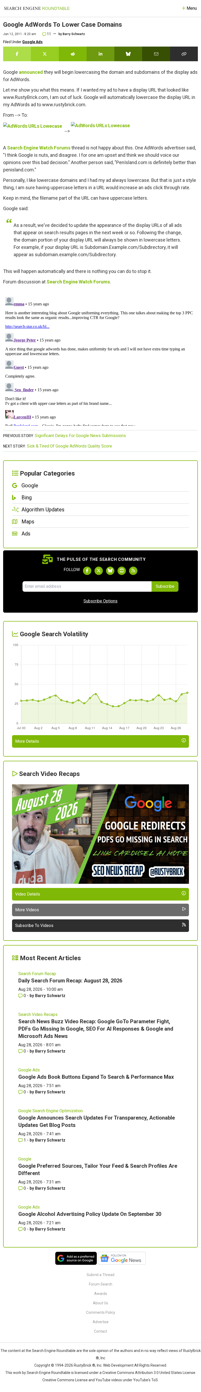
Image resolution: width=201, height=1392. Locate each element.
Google (24, 1158)
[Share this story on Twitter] (45, 54)
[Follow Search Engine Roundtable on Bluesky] (110, 571)
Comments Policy (100, 1312)
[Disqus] (100, 360)
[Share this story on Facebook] (17, 54)
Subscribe (165, 586)
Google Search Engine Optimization (50, 1110)
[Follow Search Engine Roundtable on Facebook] (87, 571)
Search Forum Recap (37, 973)
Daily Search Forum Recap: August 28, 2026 (70, 980)
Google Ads (32, 42)
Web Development (118, 1365)
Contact (100, 1331)
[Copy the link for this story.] (184, 54)
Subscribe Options (100, 601)
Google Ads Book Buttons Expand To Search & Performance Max (96, 1077)
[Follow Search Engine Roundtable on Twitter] (98, 571)
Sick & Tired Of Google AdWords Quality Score (69, 446)
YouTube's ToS (145, 1380)
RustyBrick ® (84, 1365)
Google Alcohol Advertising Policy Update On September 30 (89, 1214)
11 (48, 34)
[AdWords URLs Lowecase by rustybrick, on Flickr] (33, 131)
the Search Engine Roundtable (51, 1351)
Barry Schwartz (74, 34)
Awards (100, 1294)
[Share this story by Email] (156, 54)
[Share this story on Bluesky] (128, 54)
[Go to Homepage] (37, 8)
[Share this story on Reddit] (73, 54)
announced (31, 72)
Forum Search (100, 1284)
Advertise (101, 1322)
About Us (100, 1303)
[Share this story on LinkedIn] (100, 54)
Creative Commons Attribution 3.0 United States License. (149, 1373)
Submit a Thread (100, 1275)
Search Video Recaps (38, 1014)
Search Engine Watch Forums (38, 147)
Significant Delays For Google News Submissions (80, 435)
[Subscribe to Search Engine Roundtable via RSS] (133, 571)
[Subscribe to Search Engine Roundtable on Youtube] (122, 571)
